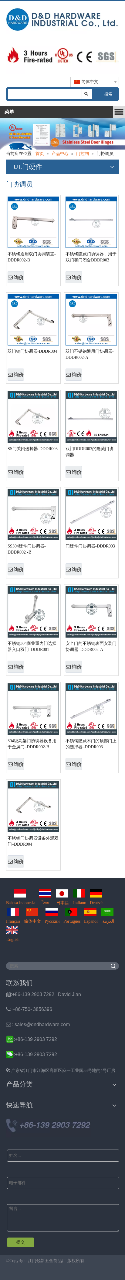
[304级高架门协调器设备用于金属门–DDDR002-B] (33, 708)
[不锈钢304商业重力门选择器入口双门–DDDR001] (33, 611)
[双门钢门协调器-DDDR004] (33, 319)
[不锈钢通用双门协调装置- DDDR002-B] (33, 222)
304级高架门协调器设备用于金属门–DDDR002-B (32, 744)
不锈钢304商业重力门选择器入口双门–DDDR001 (32, 646)
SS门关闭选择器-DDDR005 (33, 448)
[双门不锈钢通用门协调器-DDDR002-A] (91, 319)
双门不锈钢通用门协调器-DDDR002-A (90, 354)
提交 (20, 1242)
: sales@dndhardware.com (38, 1024)
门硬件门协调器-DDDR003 (90, 546)
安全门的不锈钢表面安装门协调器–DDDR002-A (91, 646)
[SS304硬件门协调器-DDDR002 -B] (33, 514)
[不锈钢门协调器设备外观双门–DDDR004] (33, 806)
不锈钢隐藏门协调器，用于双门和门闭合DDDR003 (91, 257)
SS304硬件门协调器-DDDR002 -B (27, 549)
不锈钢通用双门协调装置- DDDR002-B (32, 257)
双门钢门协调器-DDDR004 (32, 351)
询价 (19, 277)
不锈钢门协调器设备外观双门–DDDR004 (33, 841)
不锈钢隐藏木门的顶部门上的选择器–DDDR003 (91, 744)
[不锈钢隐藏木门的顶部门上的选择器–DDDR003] (91, 708)
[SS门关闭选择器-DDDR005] (33, 416)
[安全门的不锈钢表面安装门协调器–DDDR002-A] (91, 611)
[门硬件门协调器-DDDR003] (91, 514)
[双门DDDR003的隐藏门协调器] (91, 416)
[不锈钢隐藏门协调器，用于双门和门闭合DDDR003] (91, 222)
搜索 (108, 94)
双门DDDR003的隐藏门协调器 (89, 451)
